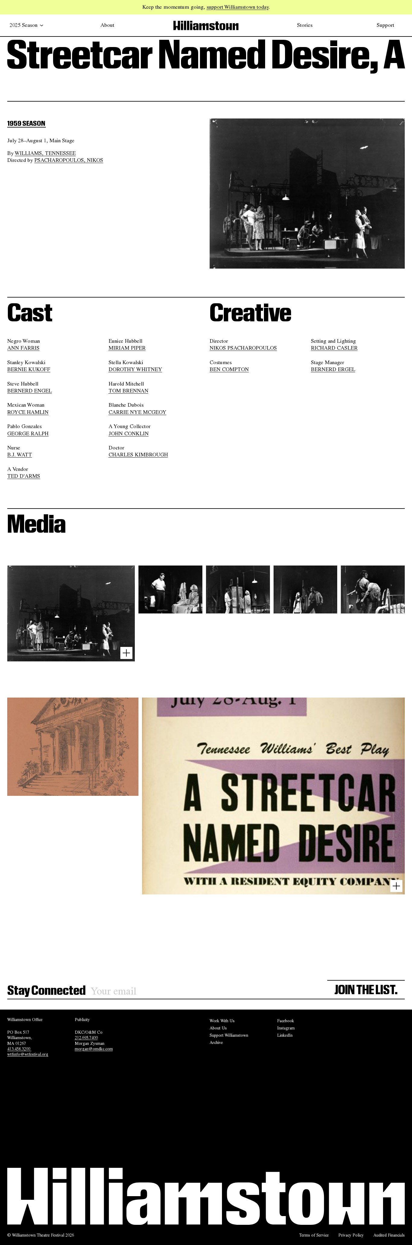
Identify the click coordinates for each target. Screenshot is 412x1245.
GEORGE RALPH (28, 433)
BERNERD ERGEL (333, 369)
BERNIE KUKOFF (28, 369)
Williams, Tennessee (45, 153)
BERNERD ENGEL (29, 391)
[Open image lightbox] (126, 653)
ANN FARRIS (23, 348)
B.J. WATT (19, 455)
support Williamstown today (238, 7)
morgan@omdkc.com (94, 1048)
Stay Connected (46, 991)
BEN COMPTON (229, 369)
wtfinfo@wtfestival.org (27, 1054)
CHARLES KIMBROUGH (138, 455)
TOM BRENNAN (128, 391)
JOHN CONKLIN (129, 433)
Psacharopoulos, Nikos (68, 160)
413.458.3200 (19, 1048)
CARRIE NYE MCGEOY (137, 412)
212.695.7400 (86, 1037)
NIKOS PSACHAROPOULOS (243, 348)
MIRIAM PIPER (127, 348)
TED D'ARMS (23, 476)
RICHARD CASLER (334, 348)
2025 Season (23, 25)
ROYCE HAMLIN (28, 412)
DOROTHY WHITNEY (135, 369)
